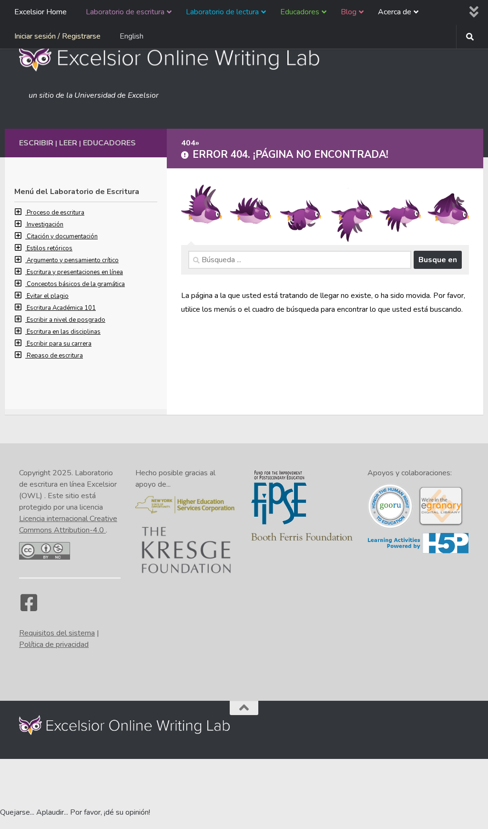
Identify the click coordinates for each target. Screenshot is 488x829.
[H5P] (418, 551)
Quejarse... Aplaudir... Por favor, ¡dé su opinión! (75, 812)
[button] (20, 212)
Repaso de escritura (55, 355)
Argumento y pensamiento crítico (73, 260)
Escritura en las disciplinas (64, 332)
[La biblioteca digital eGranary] (441, 524)
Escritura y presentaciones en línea (75, 272)
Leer (68, 143)
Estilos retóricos (49, 248)
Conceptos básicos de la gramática (76, 284)
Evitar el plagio (48, 296)
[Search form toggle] (470, 37)
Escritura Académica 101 (61, 308)
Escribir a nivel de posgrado (66, 320)
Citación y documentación (62, 236)
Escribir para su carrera (59, 343)
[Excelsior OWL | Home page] (174, 57)
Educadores (109, 143)
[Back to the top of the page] (244, 708)
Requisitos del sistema (57, 633)
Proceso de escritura (55, 212)
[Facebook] (28, 607)
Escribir (36, 143)
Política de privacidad (54, 644)
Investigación (45, 224)
